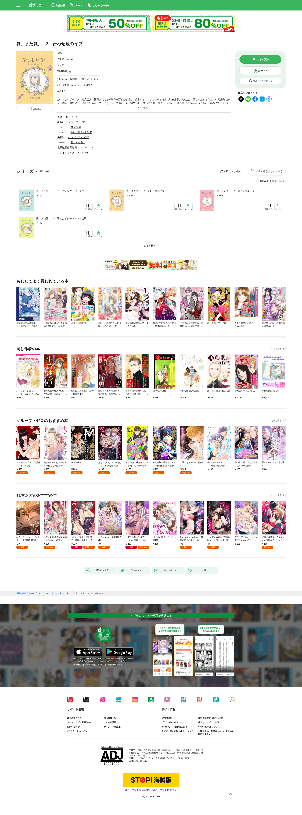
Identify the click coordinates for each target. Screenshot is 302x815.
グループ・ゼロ (76, 122)
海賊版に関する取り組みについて (177, 731)
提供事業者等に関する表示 (210, 718)
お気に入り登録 (232, 171)
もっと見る (276, 349)
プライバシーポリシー (171, 722)
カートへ (263, 70)
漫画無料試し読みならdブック (28, 593)
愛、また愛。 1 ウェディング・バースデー (61, 191)
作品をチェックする (262, 81)
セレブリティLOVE (81, 132)
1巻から (264, 181)
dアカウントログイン (77, 731)
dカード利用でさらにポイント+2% (73, 85)
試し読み (37, 109)
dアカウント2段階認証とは (174, 727)
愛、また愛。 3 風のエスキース (236, 191)
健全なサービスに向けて (209, 722)
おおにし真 (63, 59)
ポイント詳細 (88, 78)
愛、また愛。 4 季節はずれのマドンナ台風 (61, 218)
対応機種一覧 (110, 718)
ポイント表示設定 (112, 727)
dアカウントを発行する (138, 790)
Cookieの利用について (209, 727)
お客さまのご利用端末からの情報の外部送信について (216, 732)
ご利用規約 (166, 718)
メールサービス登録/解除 (79, 722)
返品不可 (61, 90)
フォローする (72, 59)
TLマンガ (76, 127)
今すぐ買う (263, 59)
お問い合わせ (73, 727)
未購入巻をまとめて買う (269, 171)
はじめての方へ (74, 718)
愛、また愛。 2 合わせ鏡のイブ (145, 191)
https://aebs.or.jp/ (139, 761)
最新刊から (279, 181)
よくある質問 (110, 722)
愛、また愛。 (78, 142)
